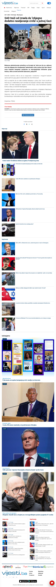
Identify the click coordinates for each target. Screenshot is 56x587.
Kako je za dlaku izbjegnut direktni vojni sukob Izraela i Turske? (31, 288)
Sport (43, 7)
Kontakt (40, 575)
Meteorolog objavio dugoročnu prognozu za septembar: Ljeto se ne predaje (34, 273)
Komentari (6, 11)
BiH (28, 7)
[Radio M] (6, 566)
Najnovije (16, 7)
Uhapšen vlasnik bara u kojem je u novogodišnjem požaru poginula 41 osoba (28, 515)
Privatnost (31, 575)
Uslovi (30, 573)
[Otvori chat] (52, 583)
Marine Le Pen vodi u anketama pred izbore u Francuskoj (29, 193)
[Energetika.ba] (48, 566)
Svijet (38, 7)
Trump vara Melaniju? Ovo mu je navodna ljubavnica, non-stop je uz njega (33, 318)
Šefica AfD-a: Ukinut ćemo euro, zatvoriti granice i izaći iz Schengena (32, 242)
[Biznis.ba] (38, 566)
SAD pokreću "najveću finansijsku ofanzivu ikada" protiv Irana (30, 209)
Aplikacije (40, 573)
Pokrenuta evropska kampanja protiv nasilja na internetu (29, 163)
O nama (31, 571)
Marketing (40, 571)
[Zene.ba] (18, 566)
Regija (33, 7)
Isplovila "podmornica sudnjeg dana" (24, 224)
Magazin (14, 11)
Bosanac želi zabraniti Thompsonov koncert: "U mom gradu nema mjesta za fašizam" (34, 258)
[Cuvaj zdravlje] (28, 566)
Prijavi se (19, 10)
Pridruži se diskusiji (29, 115)
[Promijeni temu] (49, 3)
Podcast (23, 7)
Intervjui (49, 7)
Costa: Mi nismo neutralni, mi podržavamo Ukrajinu (28, 178)
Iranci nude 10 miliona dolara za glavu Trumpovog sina (21, 160)
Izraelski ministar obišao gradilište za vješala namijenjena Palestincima (33, 303)
